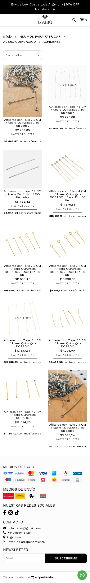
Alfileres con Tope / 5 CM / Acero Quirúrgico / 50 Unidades (67, 109)
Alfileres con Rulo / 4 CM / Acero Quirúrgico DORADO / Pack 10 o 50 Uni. (67, 195)
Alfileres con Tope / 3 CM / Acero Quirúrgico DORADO (67, 343)
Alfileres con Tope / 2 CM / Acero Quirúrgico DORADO (22, 415)
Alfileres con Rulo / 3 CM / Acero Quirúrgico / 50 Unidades (22, 122)
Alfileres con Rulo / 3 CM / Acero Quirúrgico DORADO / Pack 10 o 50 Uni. (22, 270)
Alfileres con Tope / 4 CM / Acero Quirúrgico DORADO (22, 343)
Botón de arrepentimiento (25, 541)
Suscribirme (66, 558)
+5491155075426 (18, 532)
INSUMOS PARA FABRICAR (40, 37)
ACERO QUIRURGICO (20, 42)
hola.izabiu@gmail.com (23, 528)
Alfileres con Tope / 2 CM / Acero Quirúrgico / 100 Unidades (22, 194)
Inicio (8, 37)
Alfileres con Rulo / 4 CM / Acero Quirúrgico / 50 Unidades (67, 427)
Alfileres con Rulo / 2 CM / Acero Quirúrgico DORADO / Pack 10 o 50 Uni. (67, 270)
